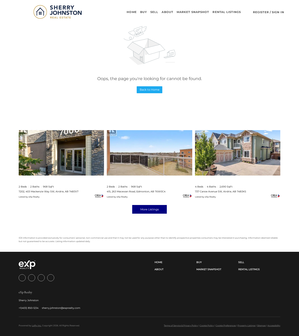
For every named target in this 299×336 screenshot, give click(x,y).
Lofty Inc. (37, 325)
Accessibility (274, 325)
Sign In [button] (278, 12)
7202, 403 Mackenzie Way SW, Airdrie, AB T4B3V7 (48, 191)
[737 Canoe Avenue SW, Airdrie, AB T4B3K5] (237, 152)
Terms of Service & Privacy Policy (181, 325)
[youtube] (50, 277)
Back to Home (150, 89)
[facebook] (22, 277)
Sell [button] (154, 12)
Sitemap (261, 325)
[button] (21, 12)
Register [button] (261, 12)
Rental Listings (226, 12)
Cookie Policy (207, 325)
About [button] (167, 12)
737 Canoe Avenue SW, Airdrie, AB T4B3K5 (220, 191)
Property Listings (246, 325)
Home (132, 12)
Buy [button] (143, 12)
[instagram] (41, 277)
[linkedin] (31, 277)
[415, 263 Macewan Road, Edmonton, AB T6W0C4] (149, 152)
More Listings (149, 209)
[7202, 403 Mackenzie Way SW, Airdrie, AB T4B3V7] (61, 152)
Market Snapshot (193, 12)
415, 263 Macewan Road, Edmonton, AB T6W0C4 (136, 191)
